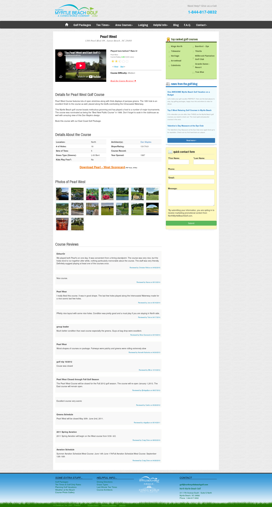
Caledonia (175, 65)
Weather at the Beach (65, 490)
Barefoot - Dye (202, 46)
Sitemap (122, 505)
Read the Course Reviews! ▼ (123, 80)
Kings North (176, 46)
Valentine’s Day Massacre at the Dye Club (185, 125)
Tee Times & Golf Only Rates (68, 484)
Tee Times (102, 25)
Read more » (191, 140)
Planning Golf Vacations (65, 487)
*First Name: (174, 158)
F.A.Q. (187, 25)
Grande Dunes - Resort (202, 65)
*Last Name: (199, 158)
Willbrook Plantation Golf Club (204, 57)
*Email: (171, 177)
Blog (176, 25)
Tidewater (175, 51)
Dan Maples (146, 141)
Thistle (198, 51)
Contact (201, 25)
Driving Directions (104, 482)
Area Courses (123, 25)
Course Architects (104, 490)
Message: (172, 188)
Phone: (171, 168)
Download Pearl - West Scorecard (102, 167)
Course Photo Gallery (65, 492)
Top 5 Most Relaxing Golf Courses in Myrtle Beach (189, 110)
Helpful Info (160, 25)
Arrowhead (176, 61)
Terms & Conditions (108, 505)
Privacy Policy (93, 505)
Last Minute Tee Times (107, 487)
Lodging (143, 25)
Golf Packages (82, 25)
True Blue (199, 72)
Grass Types (102, 484)
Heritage (175, 56)
